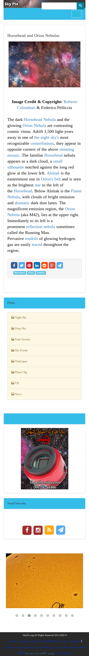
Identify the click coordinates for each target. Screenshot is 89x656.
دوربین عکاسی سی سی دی (40, 652)
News (18, 394)
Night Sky (20, 317)
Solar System (22, 339)
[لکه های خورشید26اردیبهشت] (44, 580)
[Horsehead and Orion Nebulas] (44, 64)
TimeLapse (20, 361)
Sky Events (21, 350)
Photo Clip (20, 372)
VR (16, 383)
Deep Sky (20, 328)
